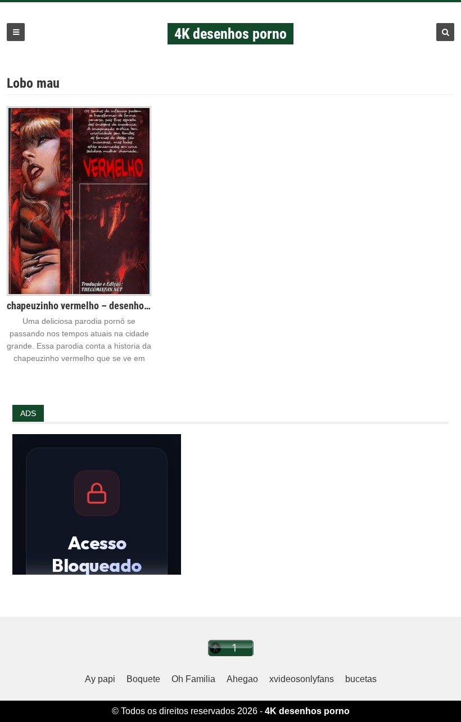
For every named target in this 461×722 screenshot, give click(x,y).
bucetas (361, 679)
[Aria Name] (16, 32)
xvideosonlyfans (301, 679)
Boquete (143, 679)
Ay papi (100, 679)
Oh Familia (193, 679)
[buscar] (445, 32)
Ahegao (242, 679)
